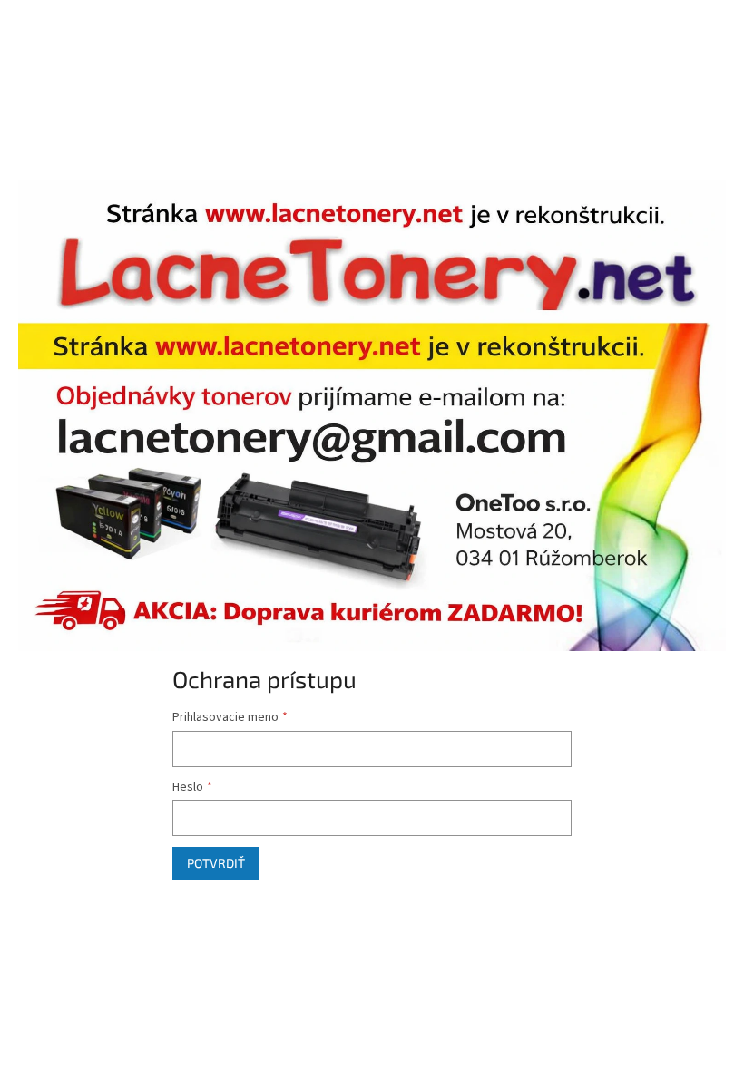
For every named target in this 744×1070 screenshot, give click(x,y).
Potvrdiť (216, 863)
